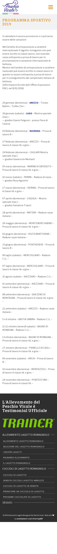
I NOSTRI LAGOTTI (12, 452)
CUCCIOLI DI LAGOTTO (15, 475)
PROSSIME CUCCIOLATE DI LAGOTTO (22, 496)
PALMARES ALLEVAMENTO (16, 457)
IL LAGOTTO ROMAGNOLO (16, 463)
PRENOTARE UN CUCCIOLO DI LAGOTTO (23, 491)
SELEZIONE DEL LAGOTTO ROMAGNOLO (23, 446)
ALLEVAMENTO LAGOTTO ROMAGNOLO (23, 441)
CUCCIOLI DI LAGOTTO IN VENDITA (21, 485)
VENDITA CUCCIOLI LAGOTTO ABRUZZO (23, 480)
